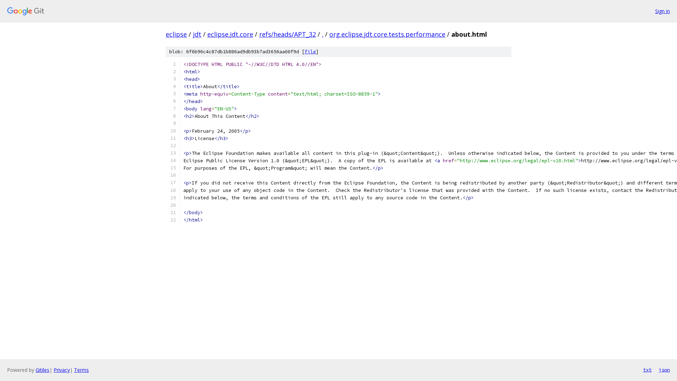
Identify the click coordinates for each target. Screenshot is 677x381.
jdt (197, 34)
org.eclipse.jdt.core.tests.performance (387, 34)
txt (647, 370)
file (310, 52)
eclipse (176, 34)
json (664, 370)
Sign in (662, 11)
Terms (81, 370)
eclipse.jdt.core (230, 34)
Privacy (62, 370)
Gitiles (42, 370)
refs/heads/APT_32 (287, 34)
